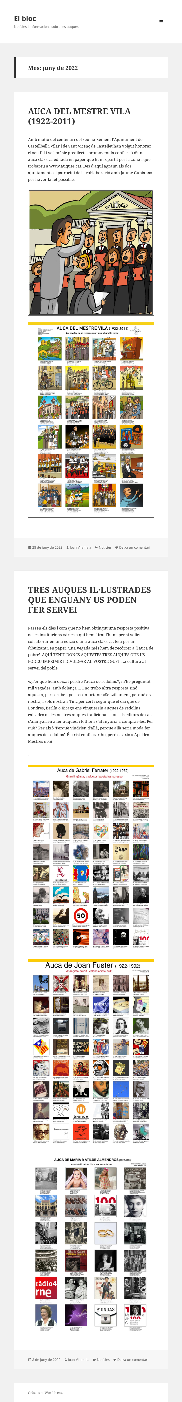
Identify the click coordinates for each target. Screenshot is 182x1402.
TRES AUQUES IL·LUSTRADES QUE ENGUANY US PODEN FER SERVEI (89, 599)
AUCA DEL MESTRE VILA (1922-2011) (79, 116)
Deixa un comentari (134, 547)
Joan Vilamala (80, 547)
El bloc (25, 18)
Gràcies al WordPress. (45, 1392)
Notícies (105, 547)
